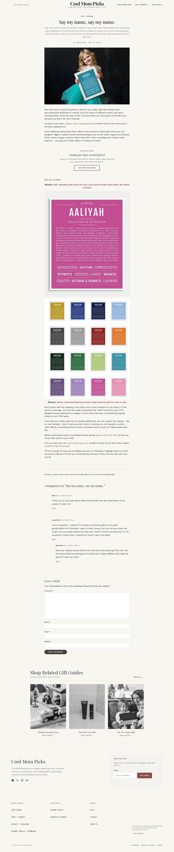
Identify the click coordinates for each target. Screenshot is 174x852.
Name (47, 622)
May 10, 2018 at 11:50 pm (64, 496)
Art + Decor (87, 16)
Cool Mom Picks (87, 3)
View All (139, 677)
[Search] (15, 5)
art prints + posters (51, 474)
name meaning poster (78, 443)
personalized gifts (108, 474)
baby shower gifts (77, 474)
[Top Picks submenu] (162, 4)
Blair (54, 496)
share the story (110, 435)
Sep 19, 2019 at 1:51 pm (67, 520)
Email (47, 632)
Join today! (144, 775)
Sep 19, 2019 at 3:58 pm (71, 545)
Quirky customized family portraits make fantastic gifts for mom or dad (91, 402)
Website (47, 641)
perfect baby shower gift (58, 446)
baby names (64, 474)
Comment (49, 591)
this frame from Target (96, 553)
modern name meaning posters (79, 123)
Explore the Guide (89, 169)
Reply (54, 508)
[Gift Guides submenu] (147, 4)
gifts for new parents (93, 474)
